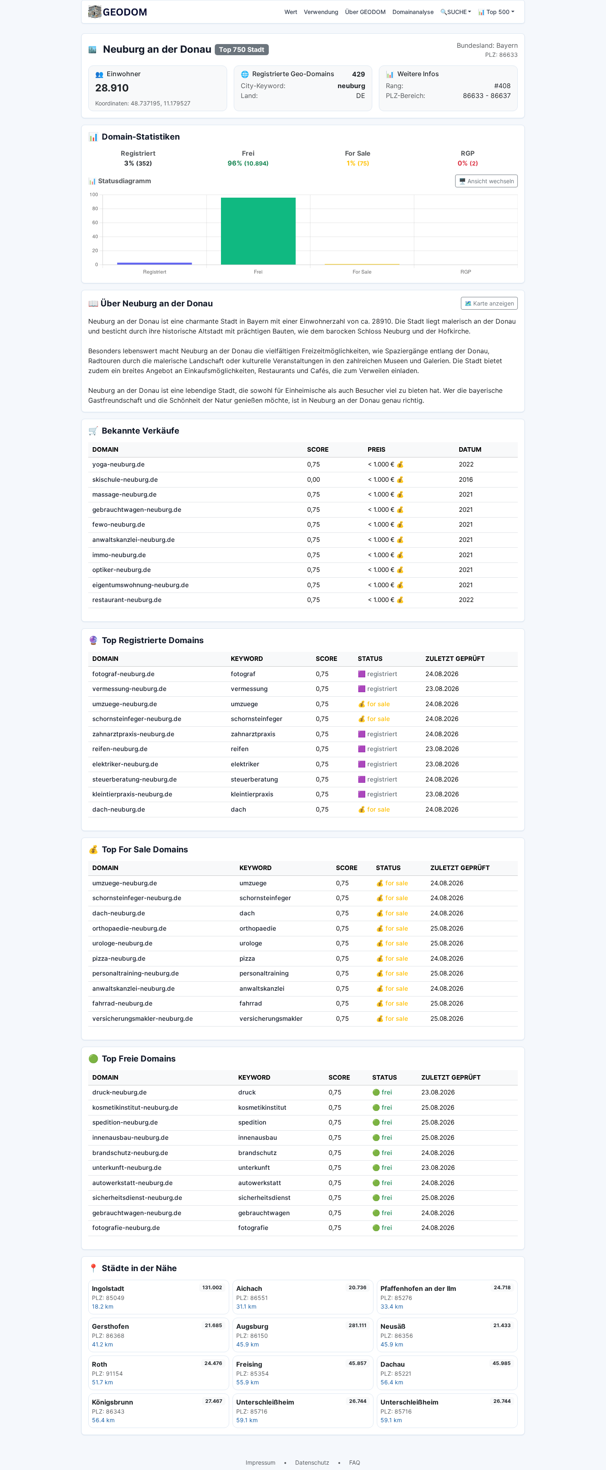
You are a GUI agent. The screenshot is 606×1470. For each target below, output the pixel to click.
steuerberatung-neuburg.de (134, 779)
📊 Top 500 (494, 11)
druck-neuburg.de (119, 1092)
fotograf (243, 674)
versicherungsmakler (271, 1018)
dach (238, 809)
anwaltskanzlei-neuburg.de (133, 540)
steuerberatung (254, 779)
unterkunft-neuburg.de (127, 1167)
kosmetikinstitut (262, 1107)
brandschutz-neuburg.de (130, 1153)
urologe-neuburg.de (122, 943)
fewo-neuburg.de (118, 524)
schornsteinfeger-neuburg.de (136, 719)
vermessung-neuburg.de (129, 689)
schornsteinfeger (256, 719)
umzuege (244, 704)
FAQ (354, 1462)
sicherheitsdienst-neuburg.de (137, 1198)
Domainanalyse (413, 11)
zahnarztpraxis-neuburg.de (133, 734)
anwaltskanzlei (262, 988)
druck (247, 1092)
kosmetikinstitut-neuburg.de (135, 1107)
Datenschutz (312, 1462)
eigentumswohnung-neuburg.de (140, 585)
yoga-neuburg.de (118, 464)
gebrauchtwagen (264, 1213)
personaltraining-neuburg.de (135, 973)
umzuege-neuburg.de (124, 704)
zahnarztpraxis (253, 734)
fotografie (253, 1228)
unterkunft (254, 1167)
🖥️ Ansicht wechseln (486, 180)
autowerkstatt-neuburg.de (132, 1183)
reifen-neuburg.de (120, 749)
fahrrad (251, 1003)
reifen (240, 749)
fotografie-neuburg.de (126, 1228)
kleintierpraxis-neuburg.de (132, 794)
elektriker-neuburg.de (125, 764)
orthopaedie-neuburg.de (129, 928)
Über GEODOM (365, 11)
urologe (251, 943)
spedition (252, 1122)
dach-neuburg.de (118, 809)
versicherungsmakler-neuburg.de (142, 1018)
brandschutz (257, 1153)
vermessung (249, 689)
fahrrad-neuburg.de (122, 1003)
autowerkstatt (259, 1183)
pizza (247, 958)
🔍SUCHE (453, 11)
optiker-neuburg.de (121, 570)
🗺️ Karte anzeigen (489, 303)
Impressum (260, 1462)
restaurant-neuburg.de (127, 600)
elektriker (245, 764)
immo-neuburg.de (119, 555)
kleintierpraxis (252, 794)
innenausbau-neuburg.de (130, 1137)
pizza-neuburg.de (119, 958)
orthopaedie (258, 928)
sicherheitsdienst (264, 1198)
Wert (290, 11)
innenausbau (257, 1137)
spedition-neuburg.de (125, 1122)
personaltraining (264, 973)
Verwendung (321, 11)
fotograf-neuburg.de (123, 674)
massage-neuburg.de (124, 494)
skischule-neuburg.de (125, 479)
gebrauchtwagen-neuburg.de (136, 509)
